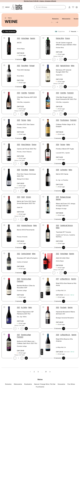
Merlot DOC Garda (62, 174)
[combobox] (50, 7)
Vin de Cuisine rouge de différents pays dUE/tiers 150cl (66, 44)
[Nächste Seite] (49, 371)
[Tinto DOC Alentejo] (9, 72)
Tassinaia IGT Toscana (63, 232)
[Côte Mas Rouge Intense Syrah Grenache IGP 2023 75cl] (48, 99)
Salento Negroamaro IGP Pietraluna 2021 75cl (25, 313)
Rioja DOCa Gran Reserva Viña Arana (66, 284)
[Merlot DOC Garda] (48, 176)
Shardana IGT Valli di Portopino (27, 258)
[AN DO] (9, 45)
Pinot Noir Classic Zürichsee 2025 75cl (26, 175)
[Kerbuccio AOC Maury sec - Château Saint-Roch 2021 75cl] (9, 341)
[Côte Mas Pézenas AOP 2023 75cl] (9, 99)
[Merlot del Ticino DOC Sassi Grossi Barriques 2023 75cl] (9, 203)
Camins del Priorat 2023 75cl (26, 149)
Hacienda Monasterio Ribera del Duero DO (65, 313)
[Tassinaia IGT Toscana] (48, 232)
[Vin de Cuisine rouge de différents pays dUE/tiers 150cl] (48, 45)
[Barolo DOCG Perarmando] (9, 232)
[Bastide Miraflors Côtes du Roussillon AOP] (9, 285)
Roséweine (28, 384)
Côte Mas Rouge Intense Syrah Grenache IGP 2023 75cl (66, 98)
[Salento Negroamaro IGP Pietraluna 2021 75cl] (9, 314)
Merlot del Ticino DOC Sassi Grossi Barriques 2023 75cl (26, 202)
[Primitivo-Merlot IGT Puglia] (48, 151)
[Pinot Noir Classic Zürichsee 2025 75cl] (9, 176)
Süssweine (61, 384)
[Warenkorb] (76, 7)
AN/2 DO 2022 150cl (62, 258)
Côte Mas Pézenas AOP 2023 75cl (27, 98)
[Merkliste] (73, 7)
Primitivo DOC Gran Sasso (25, 124)
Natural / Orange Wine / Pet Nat (44, 384)
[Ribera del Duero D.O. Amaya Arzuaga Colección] (48, 203)
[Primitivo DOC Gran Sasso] (9, 127)
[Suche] (36, 7)
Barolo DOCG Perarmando (25, 230)
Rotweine (55, 19)
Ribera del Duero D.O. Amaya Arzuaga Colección (65, 204)
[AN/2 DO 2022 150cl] (48, 260)
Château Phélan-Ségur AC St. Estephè (66, 125)
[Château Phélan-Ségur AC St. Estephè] (48, 127)
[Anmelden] (69, 7)
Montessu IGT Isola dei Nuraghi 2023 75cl (63, 71)
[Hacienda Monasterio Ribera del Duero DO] (48, 314)
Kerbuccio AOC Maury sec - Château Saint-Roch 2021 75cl (27, 342)
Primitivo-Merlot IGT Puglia (65, 149)
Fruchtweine (40, 387)
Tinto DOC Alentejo (23, 70)
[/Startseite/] (5, 18)
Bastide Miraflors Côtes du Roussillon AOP (26, 286)
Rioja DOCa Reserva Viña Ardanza (64, 340)
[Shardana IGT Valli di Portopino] (9, 260)
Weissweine (66, 19)
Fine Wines (71, 384)
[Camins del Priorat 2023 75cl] (9, 151)
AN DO (19, 42)
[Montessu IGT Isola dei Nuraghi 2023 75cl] (48, 72)
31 (46, 372)
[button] (4, 38)
